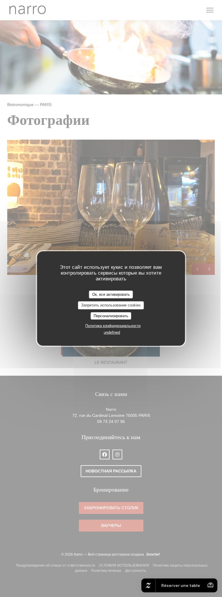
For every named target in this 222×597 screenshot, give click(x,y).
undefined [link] (112, 332)
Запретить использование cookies (111, 305)
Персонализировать (111, 316)
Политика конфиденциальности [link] (112, 326)
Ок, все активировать (111, 294)
